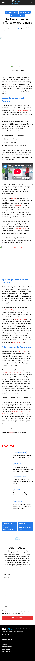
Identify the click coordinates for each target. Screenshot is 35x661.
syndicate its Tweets (9, 310)
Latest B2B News (17, 15)
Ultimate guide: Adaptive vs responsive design (8, 527)
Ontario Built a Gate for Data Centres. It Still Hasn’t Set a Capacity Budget (22, 506)
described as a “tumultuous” (11, 372)
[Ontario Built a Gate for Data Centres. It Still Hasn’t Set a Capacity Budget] (6, 504)
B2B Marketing (11, 12)
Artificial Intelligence (20, 452)
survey (18, 205)
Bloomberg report (18, 342)
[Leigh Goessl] (12, 66)
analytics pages (23, 110)
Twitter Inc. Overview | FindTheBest (10, 428)
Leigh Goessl (19, 67)
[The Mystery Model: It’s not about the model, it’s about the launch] (6, 479)
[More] (30, 29)
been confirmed (20, 319)
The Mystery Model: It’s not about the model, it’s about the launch (23, 481)
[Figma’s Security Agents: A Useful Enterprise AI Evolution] (6, 492)
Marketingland (21, 228)
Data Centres (18, 501)
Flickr (11, 433)
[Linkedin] (8, 634)
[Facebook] (5, 634)
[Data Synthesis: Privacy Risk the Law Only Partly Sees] (6, 455)
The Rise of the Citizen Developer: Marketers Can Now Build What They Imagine (23, 469)
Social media (24, 12)
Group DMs (21, 351)
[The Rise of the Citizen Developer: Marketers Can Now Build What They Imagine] (6, 467)
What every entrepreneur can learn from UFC (25, 527)
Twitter (8, 84)
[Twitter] (2, 634)
